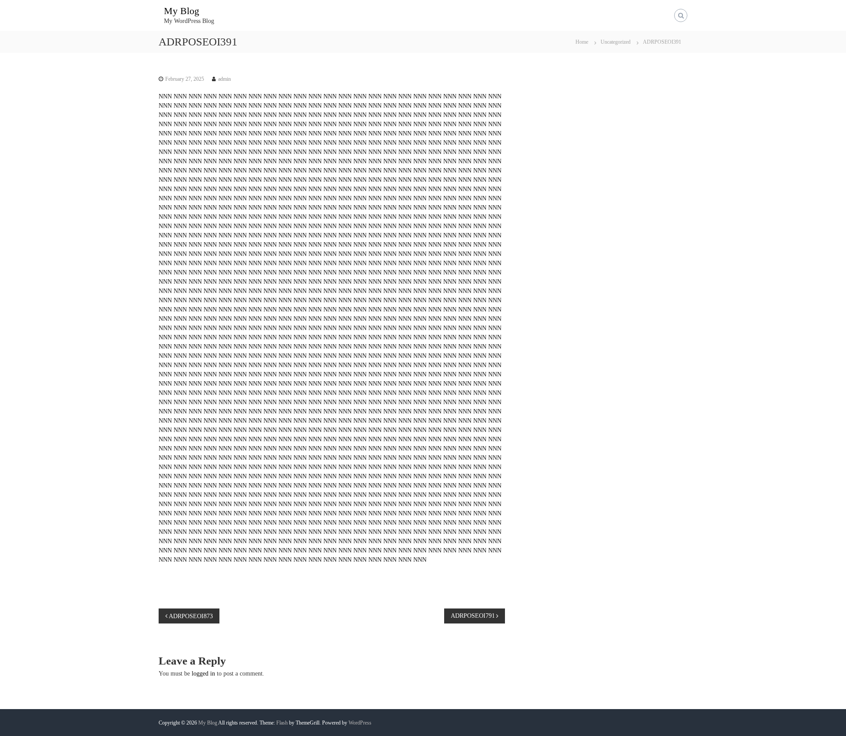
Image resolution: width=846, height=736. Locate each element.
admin (224, 79)
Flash (282, 723)
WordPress (360, 723)
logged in (203, 673)
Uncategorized (616, 42)
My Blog (181, 10)
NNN (165, 96)
